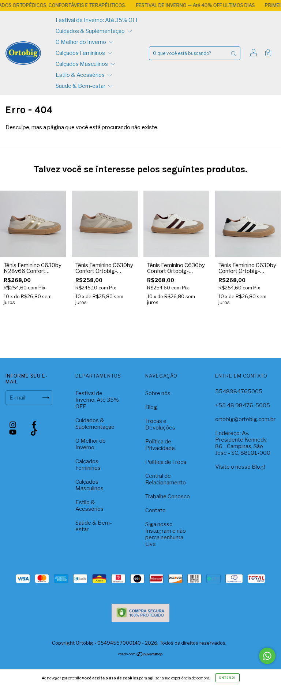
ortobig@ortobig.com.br (245, 419)
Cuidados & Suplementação (91, 31)
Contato (155, 510)
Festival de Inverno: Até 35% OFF (97, 20)
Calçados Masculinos (82, 64)
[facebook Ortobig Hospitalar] (34, 424)
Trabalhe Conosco (167, 496)
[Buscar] (233, 53)
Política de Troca (165, 462)
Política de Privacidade (160, 444)
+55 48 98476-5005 (242, 405)
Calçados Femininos (81, 53)
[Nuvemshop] (141, 655)
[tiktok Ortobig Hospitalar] (34, 432)
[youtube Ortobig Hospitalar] (13, 432)
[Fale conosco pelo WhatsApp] (267, 656)
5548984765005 (238, 391)
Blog (151, 407)
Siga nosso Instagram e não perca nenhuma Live (165, 534)
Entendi (227, 677)
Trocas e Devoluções (160, 424)
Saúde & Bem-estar (81, 86)
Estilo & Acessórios (81, 75)
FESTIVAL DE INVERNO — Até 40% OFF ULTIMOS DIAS (186, 5)
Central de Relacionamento (165, 479)
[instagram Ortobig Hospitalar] (13, 424)
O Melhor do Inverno (81, 42)
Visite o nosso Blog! (240, 467)
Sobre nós (158, 393)
